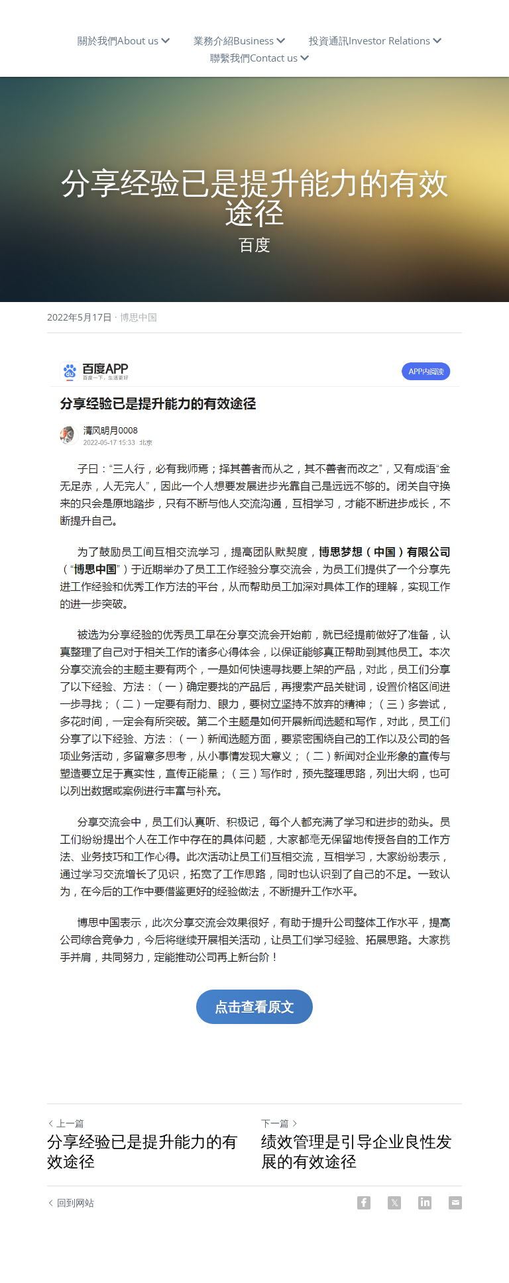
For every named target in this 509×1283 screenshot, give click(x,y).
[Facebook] (363, 1202)
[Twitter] (394, 1202)
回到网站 (75, 1202)
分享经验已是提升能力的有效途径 (142, 1151)
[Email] (455, 1202)
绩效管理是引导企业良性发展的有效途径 (356, 1151)
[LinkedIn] (424, 1202)
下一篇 (275, 1123)
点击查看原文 (254, 1006)
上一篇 (70, 1123)
